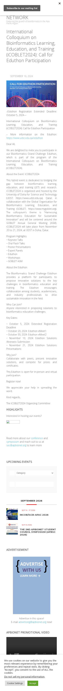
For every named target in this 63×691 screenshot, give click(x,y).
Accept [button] (32, 683)
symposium (12, 441)
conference (37, 438)
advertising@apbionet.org (32, 622)
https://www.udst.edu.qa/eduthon (24, 138)
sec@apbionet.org (16, 445)
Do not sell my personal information (24, 676)
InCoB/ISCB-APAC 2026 (34, 514)
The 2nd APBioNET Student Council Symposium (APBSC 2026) (38, 532)
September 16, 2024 (21, 76)
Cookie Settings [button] (15, 683)
